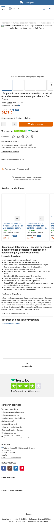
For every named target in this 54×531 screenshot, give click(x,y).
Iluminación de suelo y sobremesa (25, 23)
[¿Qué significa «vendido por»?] (19, 105)
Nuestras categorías (8, 433)
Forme (9, 103)
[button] (51, 85)
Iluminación (5, 23)
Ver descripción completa (10, 152)
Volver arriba (27, 366)
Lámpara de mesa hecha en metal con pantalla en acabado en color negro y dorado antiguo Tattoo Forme (37, 226)
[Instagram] (9, 468)
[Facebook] (3, 468)
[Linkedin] (16, 468)
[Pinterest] (22, 468)
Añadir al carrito (37, 124)
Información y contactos (10, 323)
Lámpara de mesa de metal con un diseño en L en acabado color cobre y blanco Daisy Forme (13, 226)
